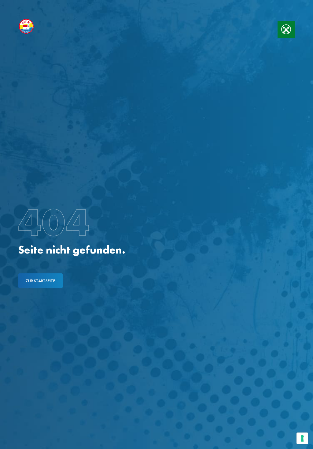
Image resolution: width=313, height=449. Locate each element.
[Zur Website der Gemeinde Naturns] (258, 26)
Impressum (100, 5)
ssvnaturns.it (30, 5)
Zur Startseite (40, 280)
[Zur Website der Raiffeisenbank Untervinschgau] (286, 29)
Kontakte (67, 5)
